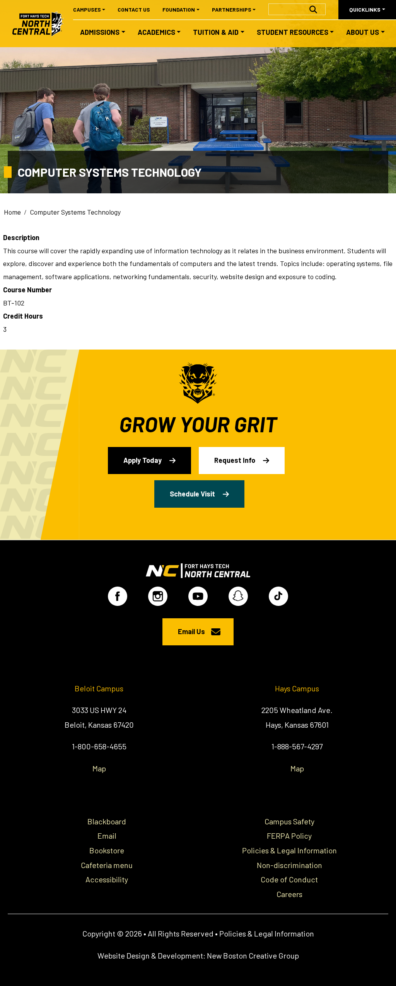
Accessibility (106, 879)
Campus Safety (289, 821)
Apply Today (142, 460)
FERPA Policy (289, 835)
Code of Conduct (289, 879)
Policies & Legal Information (289, 850)
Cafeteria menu (107, 865)
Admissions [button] (99, 32)
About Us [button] (362, 32)
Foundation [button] (178, 9)
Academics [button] (156, 32)
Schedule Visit (192, 494)
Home (12, 212)
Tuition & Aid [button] (216, 32)
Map (99, 768)
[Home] (41, 23)
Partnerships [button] (231, 9)
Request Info (234, 460)
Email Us (191, 631)
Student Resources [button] (292, 32)
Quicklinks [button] (365, 9)
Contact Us (134, 9)
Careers (289, 894)
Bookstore (106, 850)
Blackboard (106, 821)
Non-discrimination (289, 865)
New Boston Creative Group (253, 955)
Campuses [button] (87, 9)
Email (106, 835)
